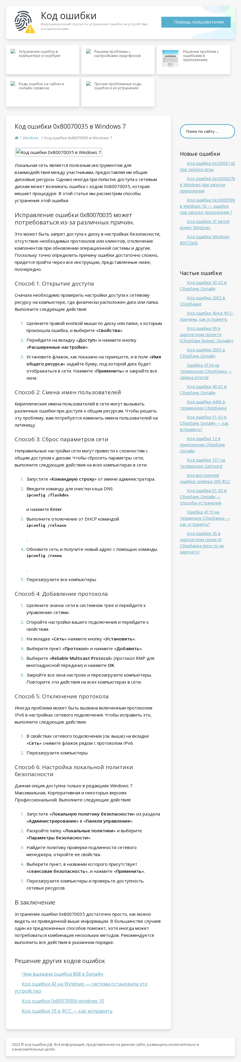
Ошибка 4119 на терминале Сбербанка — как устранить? (205, 518)
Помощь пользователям (199, 22)
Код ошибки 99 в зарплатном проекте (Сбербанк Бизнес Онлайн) (206, 334)
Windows (31, 137)
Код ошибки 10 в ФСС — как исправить (67, 1011)
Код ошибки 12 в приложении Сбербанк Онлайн (202, 445)
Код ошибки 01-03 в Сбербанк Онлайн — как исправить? (204, 423)
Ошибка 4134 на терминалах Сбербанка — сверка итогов (206, 371)
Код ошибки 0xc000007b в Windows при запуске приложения (207, 185)
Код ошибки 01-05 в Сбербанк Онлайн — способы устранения (203, 497)
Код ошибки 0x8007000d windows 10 (63, 1001)
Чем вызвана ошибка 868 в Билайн (62, 974)
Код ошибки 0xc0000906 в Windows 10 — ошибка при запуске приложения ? (207, 206)
